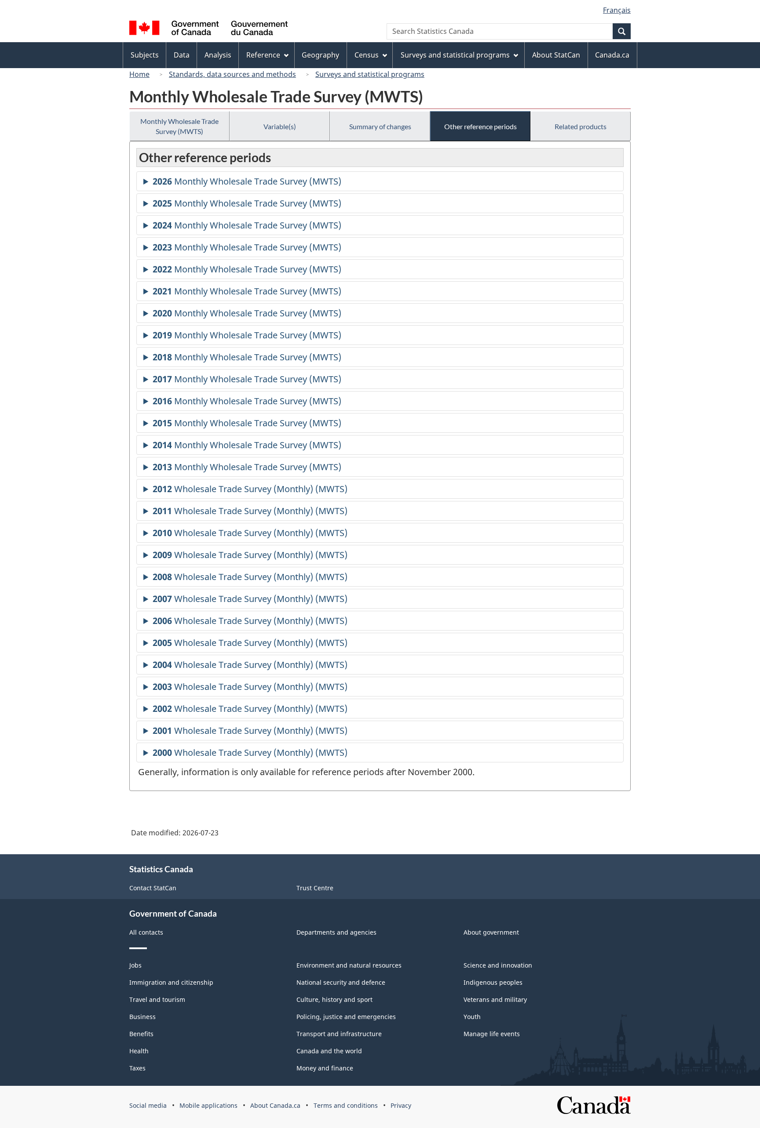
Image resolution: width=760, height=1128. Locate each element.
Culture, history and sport (334, 999)
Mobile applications (208, 1105)
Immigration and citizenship (171, 982)
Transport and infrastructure (339, 1034)
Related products (581, 126)
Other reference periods (480, 126)
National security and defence (340, 982)
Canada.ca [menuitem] (612, 55)
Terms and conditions (346, 1105)
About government (491, 932)
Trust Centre (314, 888)
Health (139, 1051)
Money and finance (324, 1068)
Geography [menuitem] (320, 55)
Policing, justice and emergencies (346, 1016)
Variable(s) (279, 126)
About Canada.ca (275, 1105)
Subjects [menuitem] (145, 55)
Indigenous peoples (493, 982)
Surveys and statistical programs (369, 74)
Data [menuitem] (182, 55)
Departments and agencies (336, 932)
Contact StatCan (152, 888)
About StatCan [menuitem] (556, 55)
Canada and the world (329, 1051)
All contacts (146, 932)
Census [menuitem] (366, 55)
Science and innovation (498, 965)
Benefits (141, 1034)
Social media (148, 1105)
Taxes (137, 1068)
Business (142, 1016)
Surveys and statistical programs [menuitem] (455, 55)
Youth (472, 1016)
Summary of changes (380, 126)
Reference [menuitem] (263, 55)
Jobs (135, 965)
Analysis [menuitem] (218, 55)
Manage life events (492, 1034)
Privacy (401, 1105)
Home (139, 74)
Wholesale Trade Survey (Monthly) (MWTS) (250, 491)
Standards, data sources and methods (232, 74)
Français (617, 10)
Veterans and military (495, 999)
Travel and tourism (157, 999)
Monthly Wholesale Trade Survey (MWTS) (179, 126)
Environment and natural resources (349, 965)
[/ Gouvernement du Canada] (208, 29)
